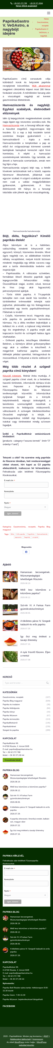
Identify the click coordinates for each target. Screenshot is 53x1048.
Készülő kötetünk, (12, 376)
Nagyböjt (27, 537)
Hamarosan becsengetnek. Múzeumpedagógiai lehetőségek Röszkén (35, 576)
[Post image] (10, 576)
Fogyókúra (31, 534)
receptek (35, 537)
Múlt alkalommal (41, 86)
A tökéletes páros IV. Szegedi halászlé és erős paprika (35, 623)
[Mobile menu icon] (48, 13)
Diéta (12, 534)
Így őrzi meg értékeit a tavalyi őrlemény (35, 638)
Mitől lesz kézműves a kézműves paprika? (35, 592)
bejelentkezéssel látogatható (30, 999)
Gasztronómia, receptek (24, 527)
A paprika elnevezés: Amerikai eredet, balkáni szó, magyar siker (29, 820)
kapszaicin (18, 537)
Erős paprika (21, 534)
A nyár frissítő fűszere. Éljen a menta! (35, 654)
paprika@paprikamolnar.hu (20, 749)
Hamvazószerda (11, 125)
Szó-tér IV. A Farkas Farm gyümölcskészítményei (35, 607)
